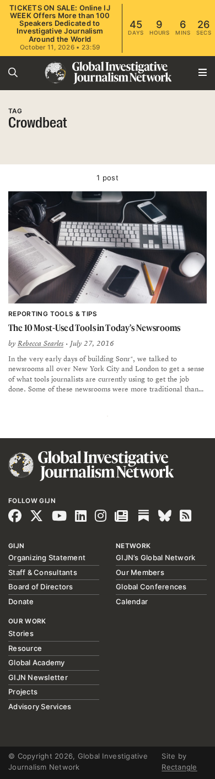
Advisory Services (39, 706)
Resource (25, 648)
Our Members (140, 572)
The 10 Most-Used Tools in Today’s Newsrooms (94, 327)
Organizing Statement (46, 557)
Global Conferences (151, 586)
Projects (22, 691)
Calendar (132, 601)
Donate (21, 601)
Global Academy (36, 662)
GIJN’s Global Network (155, 557)
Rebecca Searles (40, 343)
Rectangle (179, 767)
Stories (21, 633)
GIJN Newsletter (38, 677)
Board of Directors (40, 586)
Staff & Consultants (42, 572)
